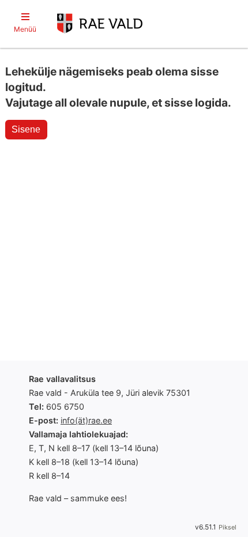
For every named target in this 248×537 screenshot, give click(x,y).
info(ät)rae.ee (86, 420)
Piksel (227, 527)
